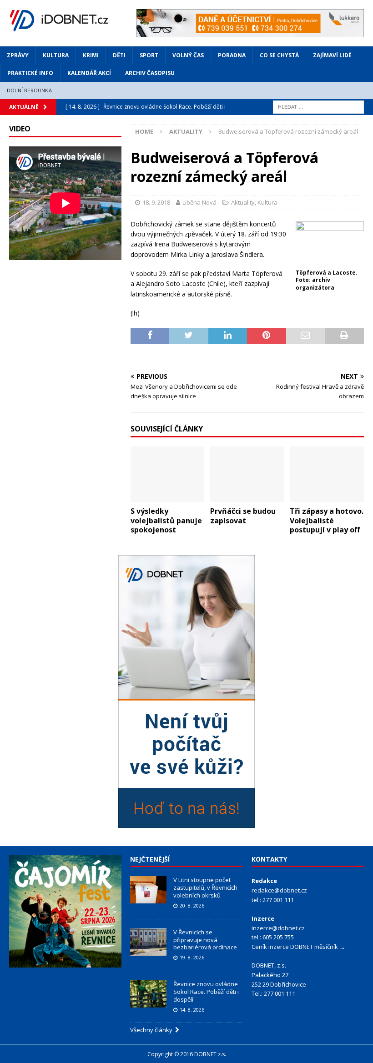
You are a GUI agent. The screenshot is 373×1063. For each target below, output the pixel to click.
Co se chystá (279, 55)
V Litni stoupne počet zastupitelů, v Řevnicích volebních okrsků (205, 887)
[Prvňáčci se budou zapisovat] (247, 474)
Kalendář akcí (89, 73)
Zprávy (18, 55)
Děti (119, 55)
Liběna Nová (199, 202)
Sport (149, 55)
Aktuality (243, 202)
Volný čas (188, 55)
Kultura (56, 55)
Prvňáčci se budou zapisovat (243, 516)
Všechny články (152, 1030)
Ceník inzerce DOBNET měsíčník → (298, 947)
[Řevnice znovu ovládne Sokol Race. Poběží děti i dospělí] (148, 994)
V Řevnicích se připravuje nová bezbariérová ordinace (205, 940)
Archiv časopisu (150, 73)
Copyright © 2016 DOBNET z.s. (186, 1054)
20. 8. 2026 (192, 905)
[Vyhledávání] (318, 106)
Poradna (232, 55)
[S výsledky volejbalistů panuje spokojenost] (168, 474)
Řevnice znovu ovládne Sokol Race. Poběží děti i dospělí (206, 991)
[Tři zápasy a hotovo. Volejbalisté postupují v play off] (327, 474)
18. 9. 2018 (156, 202)
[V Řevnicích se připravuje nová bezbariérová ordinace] (148, 942)
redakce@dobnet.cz (279, 890)
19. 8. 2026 (192, 957)
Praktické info (30, 73)
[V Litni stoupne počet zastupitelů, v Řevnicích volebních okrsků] (148, 889)
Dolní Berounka (29, 90)
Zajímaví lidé (332, 55)
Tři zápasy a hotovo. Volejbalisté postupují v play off (326, 520)
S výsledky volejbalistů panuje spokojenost (166, 520)
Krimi (91, 55)
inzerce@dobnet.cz (278, 928)
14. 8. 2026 (192, 1009)
